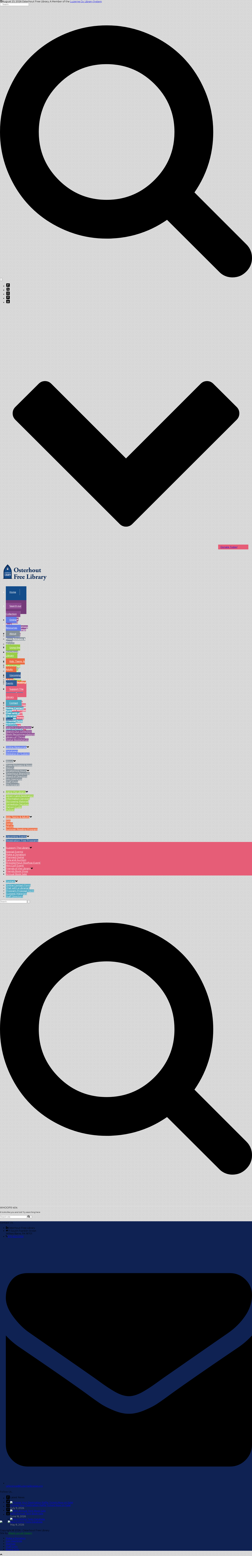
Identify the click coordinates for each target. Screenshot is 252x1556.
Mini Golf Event (15, 865)
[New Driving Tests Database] (27, 1519)
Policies (10, 809)
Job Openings (14, 779)
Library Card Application (20, 796)
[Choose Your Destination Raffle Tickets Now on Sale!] (41, 1502)
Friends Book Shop (17, 871)
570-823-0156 (15, 1236)
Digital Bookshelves (17, 740)
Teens (9, 823)
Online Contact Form (15, 709)
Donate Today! (228, 547)
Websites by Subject (13, 637)
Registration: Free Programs (22, 840)
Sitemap (10, 1543)
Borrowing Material (17, 801)
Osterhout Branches (18, 773)
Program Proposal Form (14, 720)
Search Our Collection (19, 731)
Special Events (14, 851)
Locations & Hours (16, 770)
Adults (9, 679)
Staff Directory (14, 896)
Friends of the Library (18, 868)
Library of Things (15, 737)
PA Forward (13, 784)
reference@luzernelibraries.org (24, 1486)
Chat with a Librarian (17, 888)
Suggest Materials (11, 725)
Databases (12, 751)
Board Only (12, 1549)
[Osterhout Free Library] (25, 582)
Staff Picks (12, 782)
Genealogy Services (17, 804)
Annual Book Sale (16, 874)
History (10, 644)
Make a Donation (16, 854)
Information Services (18, 798)
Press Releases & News (15, 640)
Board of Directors (16, 776)
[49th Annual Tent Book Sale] (28, 1510)
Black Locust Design (20, 1533)
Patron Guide (14, 807)
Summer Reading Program (21, 829)
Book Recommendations (20, 734)
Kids (8, 821)
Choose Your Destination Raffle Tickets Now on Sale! (40, 1505)
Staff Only (12, 1546)
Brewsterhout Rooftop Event (23, 862)
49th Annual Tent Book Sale (26, 1513)
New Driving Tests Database (26, 1522)
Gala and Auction (16, 710)
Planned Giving (15, 857)
